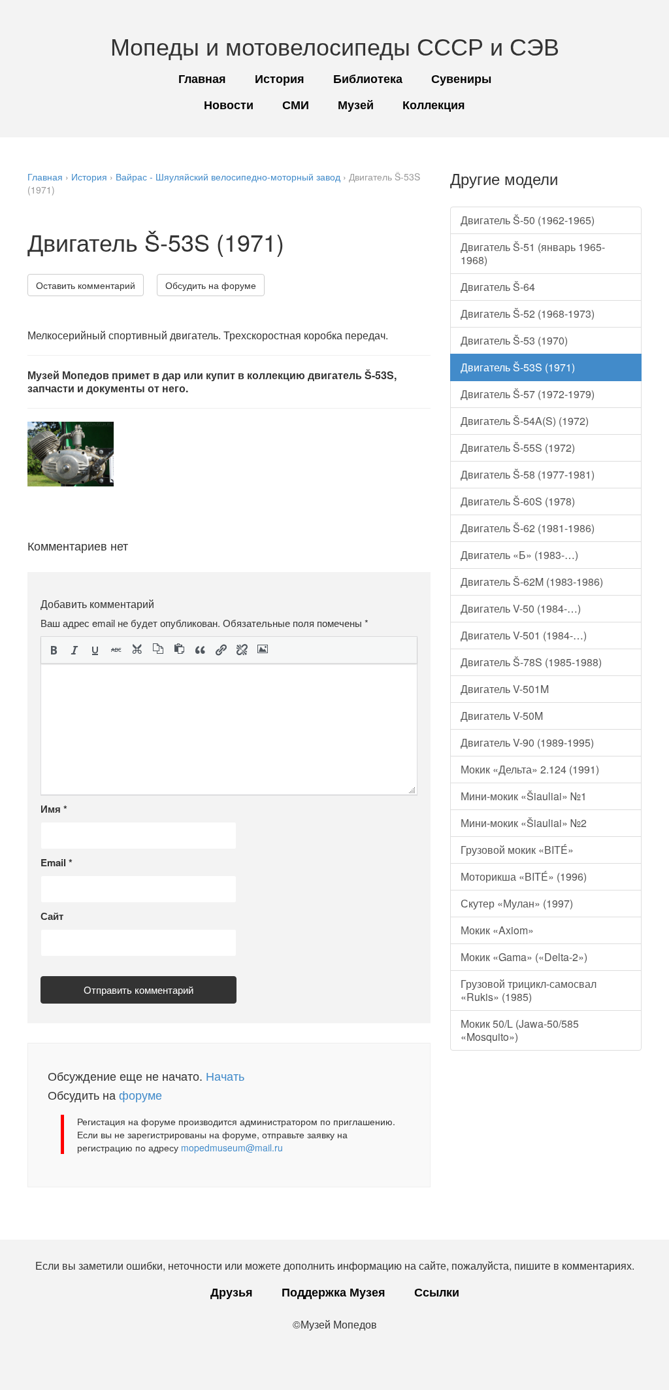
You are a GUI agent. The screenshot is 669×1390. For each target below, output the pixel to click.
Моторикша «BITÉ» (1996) (524, 876)
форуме (140, 1094)
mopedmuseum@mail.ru (232, 1147)
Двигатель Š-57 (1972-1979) (528, 393)
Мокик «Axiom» (497, 930)
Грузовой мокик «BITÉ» (517, 849)
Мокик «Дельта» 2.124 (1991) (530, 769)
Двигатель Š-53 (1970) (514, 340)
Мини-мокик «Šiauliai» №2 (524, 822)
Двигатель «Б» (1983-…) (519, 554)
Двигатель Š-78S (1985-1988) (531, 662)
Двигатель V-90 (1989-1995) (527, 742)
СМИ (295, 104)
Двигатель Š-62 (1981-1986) (528, 527)
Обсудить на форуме (210, 285)
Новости (228, 104)
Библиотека (367, 78)
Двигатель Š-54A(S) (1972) (525, 420)
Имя (54, 808)
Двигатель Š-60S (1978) (518, 501)
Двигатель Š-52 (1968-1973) (528, 313)
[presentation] (53, 650)
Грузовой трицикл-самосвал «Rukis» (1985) (528, 990)
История (279, 78)
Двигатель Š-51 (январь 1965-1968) (533, 253)
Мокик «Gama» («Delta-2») (524, 956)
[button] (53, 649)
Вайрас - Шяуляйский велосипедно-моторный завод (228, 176)
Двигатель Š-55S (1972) (518, 447)
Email (57, 862)
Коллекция (433, 104)
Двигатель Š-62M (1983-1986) (532, 581)
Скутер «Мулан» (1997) (517, 903)
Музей (356, 104)
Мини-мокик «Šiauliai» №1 (524, 796)
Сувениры (461, 78)
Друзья (231, 1291)
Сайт (52, 916)
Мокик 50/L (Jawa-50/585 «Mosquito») (520, 1030)
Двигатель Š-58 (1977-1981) (528, 474)
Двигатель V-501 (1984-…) (524, 635)
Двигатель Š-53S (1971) (518, 367)
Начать (225, 1075)
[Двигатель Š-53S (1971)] (70, 454)
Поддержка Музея (333, 1291)
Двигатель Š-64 (498, 286)
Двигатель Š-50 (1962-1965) (528, 220)
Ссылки (436, 1291)
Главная (202, 78)
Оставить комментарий (85, 285)
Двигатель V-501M (505, 688)
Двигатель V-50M (502, 715)
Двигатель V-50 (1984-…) (521, 608)
